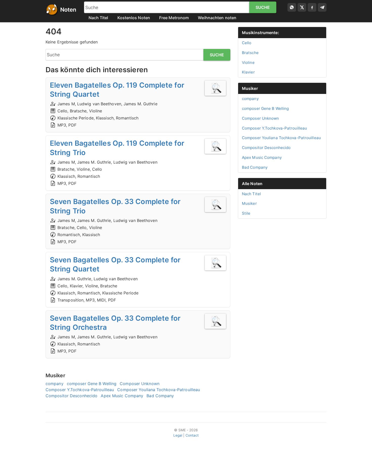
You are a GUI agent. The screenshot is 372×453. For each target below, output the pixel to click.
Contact (192, 435)
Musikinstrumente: (260, 32)
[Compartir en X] (302, 7)
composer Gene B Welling (91, 383)
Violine (248, 62)
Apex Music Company (122, 395)
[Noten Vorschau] (215, 88)
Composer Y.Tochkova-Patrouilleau (80, 389)
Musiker (250, 88)
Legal (177, 435)
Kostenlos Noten (133, 17)
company (55, 383)
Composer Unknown (139, 383)
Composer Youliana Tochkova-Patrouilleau (158, 389)
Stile (246, 213)
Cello (247, 42)
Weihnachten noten (217, 17)
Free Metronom (174, 17)
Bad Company (160, 395)
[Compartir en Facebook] (312, 7)
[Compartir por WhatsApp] (291, 7)
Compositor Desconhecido (71, 395)
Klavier (248, 72)
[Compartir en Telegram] (322, 7)
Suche (263, 7)
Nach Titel (98, 17)
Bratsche (250, 52)
